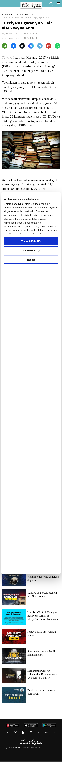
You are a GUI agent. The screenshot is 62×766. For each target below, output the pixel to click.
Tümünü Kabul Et (31, 241)
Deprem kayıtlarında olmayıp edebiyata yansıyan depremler (43, 581)
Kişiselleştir (29, 250)
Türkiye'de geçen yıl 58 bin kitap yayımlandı (26, 17)
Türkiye (9, 22)
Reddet (31, 259)
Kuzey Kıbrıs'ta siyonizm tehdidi (41, 637)
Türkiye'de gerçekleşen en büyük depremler (42, 598)
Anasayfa (7, 14)
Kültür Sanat (24, 14)
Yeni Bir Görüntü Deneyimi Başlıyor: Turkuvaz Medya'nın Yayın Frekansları (43, 620)
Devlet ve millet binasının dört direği (42, 696)
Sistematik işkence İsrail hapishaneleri (41, 657)
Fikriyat (16, 752)
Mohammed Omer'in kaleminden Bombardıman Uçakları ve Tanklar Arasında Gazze (43, 678)
